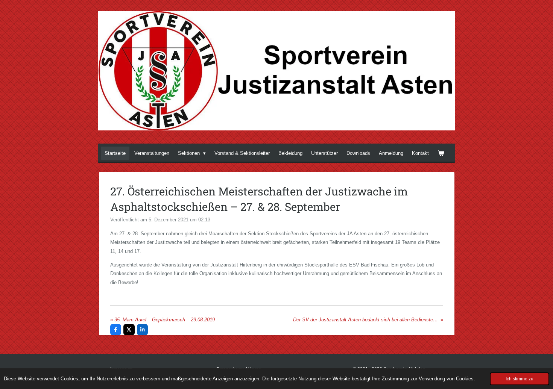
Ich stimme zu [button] (519, 378)
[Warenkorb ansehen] (441, 153)
